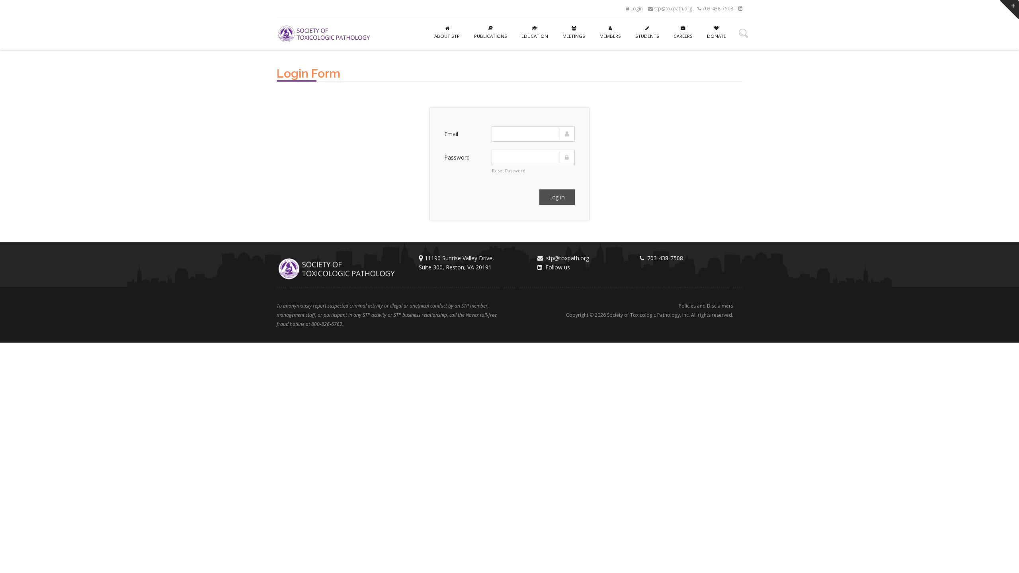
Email (451, 134)
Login (636, 8)
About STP (447, 36)
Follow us (556, 267)
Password (457, 157)
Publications (490, 36)
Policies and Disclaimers (706, 305)
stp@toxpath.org (672, 8)
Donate (716, 36)
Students (647, 36)
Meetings (573, 36)
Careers (683, 36)
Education (534, 36)
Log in (557, 197)
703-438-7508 (717, 8)
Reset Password (508, 170)
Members (610, 36)
